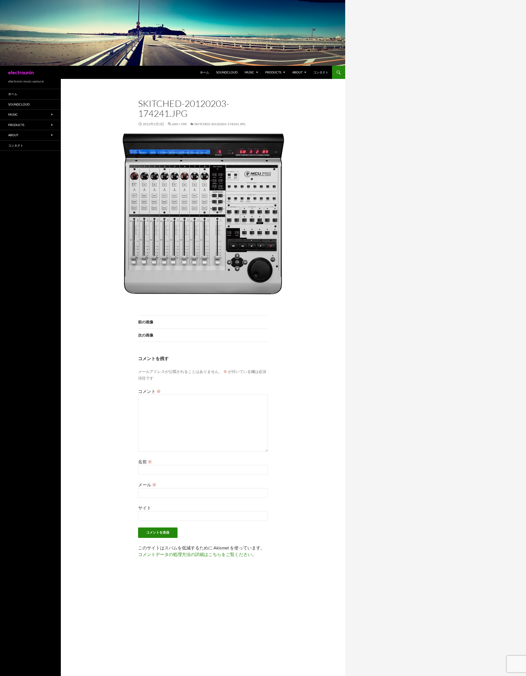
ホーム (204, 72)
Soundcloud (227, 72)
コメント (149, 391)
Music (249, 72)
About (297, 72)
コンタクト (320, 72)
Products (273, 72)
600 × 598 (179, 124)
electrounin (21, 72)
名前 (145, 461)
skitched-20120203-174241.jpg (219, 124)
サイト (144, 507)
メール (147, 484)
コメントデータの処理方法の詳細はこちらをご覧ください (195, 554)
